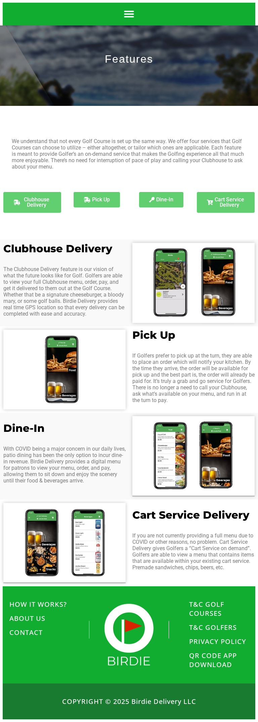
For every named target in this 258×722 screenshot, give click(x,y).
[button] (129, 14)
